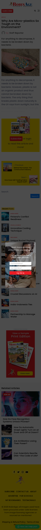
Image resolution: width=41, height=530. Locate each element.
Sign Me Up (20, 273)
